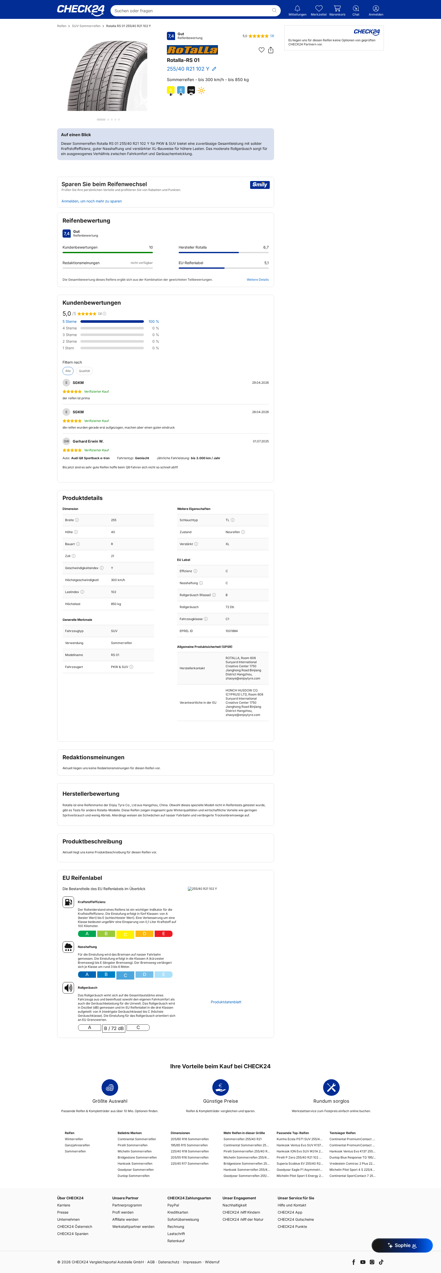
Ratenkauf (176, 1241)
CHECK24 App (290, 1212)
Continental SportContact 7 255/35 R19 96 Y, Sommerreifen (352, 1176)
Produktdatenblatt (226, 1002)
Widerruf (212, 1262)
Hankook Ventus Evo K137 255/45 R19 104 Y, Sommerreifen (352, 1151)
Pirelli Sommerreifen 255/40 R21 (247, 1151)
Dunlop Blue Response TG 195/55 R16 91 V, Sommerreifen (352, 1157)
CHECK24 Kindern (241, 1212)
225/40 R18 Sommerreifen (190, 1151)
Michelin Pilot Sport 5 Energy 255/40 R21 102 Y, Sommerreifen (300, 1176)
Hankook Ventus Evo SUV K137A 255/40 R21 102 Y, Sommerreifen (300, 1145)
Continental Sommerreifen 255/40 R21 (247, 1145)
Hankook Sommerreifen (135, 1163)
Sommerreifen (75, 1151)
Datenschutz (168, 1262)
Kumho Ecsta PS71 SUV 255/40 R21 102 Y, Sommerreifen (300, 1139)
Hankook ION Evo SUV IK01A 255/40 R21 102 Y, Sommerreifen (300, 1151)
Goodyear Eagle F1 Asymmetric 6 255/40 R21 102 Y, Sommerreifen (300, 1170)
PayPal (173, 1205)
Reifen (61, 26)
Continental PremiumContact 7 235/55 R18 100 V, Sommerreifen (352, 1139)
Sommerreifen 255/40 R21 (243, 1139)
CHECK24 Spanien (72, 1233)
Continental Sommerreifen (137, 1139)
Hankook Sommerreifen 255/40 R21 (247, 1170)
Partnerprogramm (127, 1205)
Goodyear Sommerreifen (136, 1170)
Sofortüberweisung (183, 1219)
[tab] (101, 120)
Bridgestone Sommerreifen (137, 1157)
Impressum (192, 1262)
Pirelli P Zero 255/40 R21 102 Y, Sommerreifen (300, 1157)
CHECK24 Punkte (292, 1226)
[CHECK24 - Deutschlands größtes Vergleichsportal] (80, 10)
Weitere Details (258, 279)
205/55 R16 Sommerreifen (190, 1157)
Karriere (63, 1205)
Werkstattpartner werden (133, 1226)
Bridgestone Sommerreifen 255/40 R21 (247, 1163)
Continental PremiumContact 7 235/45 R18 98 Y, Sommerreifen (352, 1145)
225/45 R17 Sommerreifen (190, 1163)
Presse (62, 1212)
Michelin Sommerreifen (135, 1151)
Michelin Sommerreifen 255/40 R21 (247, 1157)
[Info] (77, 520)
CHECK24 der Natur (243, 1219)
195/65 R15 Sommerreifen (189, 1145)
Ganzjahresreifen (77, 1145)
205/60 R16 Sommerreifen (190, 1139)
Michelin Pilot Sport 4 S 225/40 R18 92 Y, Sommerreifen (352, 1170)
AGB (151, 1262)
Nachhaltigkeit (235, 1205)
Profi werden (122, 1212)
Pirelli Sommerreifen (133, 1145)
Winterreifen (74, 1139)
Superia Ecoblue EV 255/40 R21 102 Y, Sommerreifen (300, 1163)
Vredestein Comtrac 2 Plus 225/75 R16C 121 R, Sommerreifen (352, 1163)
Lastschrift (176, 1233)
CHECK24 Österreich (74, 1226)
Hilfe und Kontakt (292, 1205)
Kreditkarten (177, 1212)
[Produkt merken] (261, 50)
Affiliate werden (125, 1219)
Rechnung (175, 1226)
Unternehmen (68, 1219)
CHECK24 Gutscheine (296, 1219)
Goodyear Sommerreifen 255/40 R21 (247, 1176)
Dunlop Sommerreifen (134, 1176)
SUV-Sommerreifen (86, 26)
